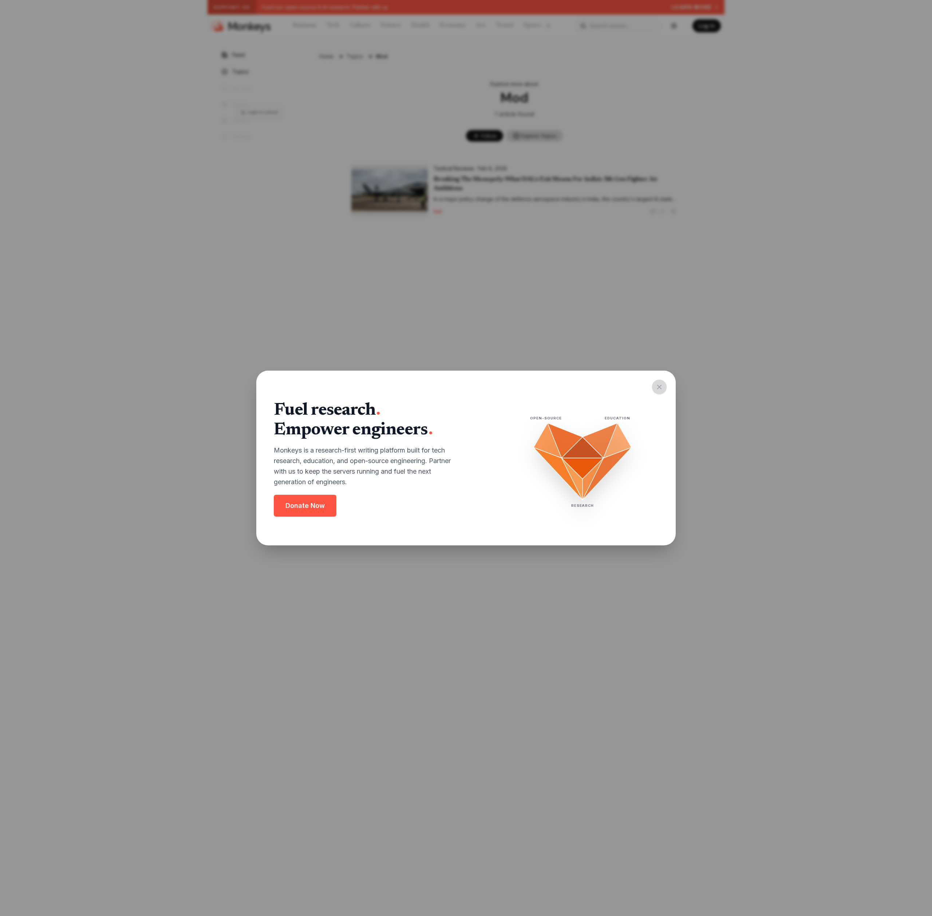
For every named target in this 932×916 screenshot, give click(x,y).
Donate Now (305, 505)
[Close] (659, 387)
